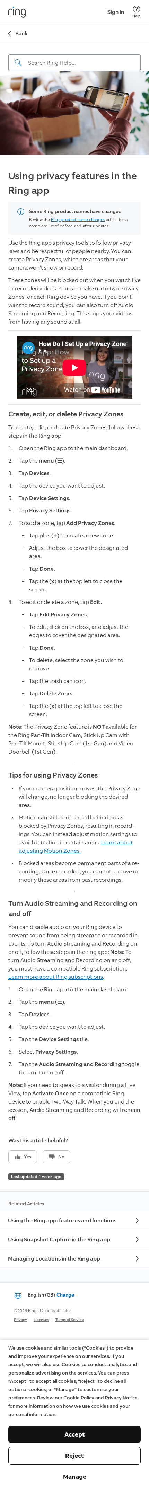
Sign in (115, 12)
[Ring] (17, 12)
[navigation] (74, 57)
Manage (74, 1477)
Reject (74, 1455)
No (61, 1157)
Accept (74, 1434)
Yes (27, 1157)
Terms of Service (69, 1320)
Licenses (41, 1320)
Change (65, 1295)
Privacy (20, 1320)
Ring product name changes (78, 219)
